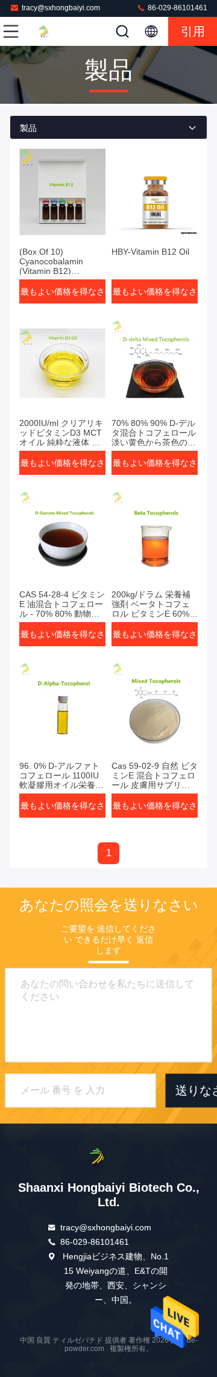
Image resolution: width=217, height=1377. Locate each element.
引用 (193, 31)
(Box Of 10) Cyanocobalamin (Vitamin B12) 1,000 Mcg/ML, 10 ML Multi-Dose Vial (60, 271)
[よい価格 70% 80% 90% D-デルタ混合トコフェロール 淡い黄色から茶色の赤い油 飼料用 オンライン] (155, 363)
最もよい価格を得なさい (62, 295)
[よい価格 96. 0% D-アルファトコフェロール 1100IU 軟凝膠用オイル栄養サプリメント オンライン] (62, 706)
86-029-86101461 (176, 8)
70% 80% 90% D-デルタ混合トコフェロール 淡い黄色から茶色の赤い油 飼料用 (154, 437)
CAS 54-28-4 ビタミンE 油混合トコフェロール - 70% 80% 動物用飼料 (62, 609)
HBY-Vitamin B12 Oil (150, 251)
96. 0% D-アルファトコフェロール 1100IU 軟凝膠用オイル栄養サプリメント (61, 780)
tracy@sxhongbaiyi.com (61, 8)
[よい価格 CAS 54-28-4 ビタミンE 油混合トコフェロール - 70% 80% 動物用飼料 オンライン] (62, 534)
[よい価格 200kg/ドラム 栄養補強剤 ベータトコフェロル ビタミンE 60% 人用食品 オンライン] (155, 534)
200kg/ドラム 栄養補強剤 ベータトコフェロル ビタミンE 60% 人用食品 (151, 609)
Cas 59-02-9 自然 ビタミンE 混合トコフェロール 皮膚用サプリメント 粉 (155, 780)
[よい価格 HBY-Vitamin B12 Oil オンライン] (155, 192)
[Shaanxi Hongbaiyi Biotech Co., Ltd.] (51, 31)
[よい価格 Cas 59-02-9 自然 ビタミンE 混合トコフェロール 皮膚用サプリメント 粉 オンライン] (155, 706)
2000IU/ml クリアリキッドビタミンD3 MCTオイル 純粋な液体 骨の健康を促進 (61, 437)
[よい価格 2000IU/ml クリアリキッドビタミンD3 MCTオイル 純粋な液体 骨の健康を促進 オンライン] (62, 363)
